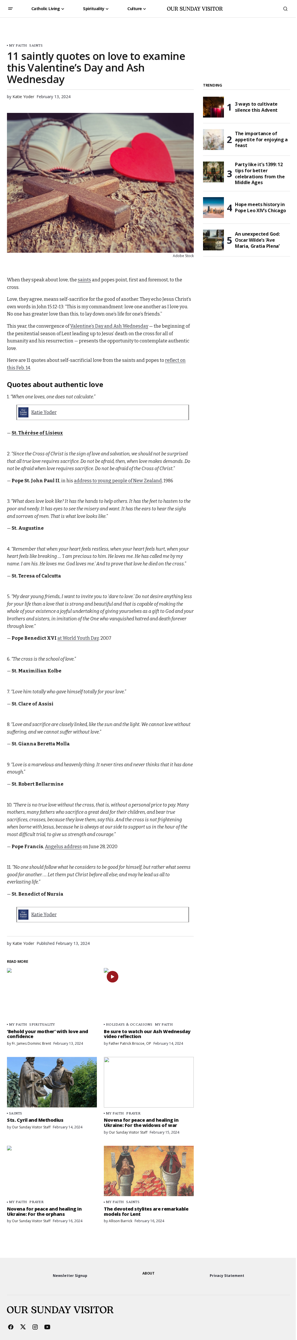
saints (84, 280)
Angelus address (63, 846)
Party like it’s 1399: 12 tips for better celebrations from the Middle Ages (260, 174)
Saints (36, 45)
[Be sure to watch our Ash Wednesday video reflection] (149, 993)
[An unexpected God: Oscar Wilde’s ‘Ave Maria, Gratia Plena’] (213, 240)
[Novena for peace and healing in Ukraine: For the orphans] (52, 1171)
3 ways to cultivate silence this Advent (256, 107)
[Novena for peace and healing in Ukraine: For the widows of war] (149, 1082)
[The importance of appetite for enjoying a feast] (213, 139)
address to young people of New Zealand (118, 480)
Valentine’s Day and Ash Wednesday (109, 326)
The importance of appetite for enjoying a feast (261, 139)
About (148, 1273)
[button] (10, 8)
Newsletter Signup (70, 1275)
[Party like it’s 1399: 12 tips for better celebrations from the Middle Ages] (213, 172)
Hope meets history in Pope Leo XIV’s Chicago (260, 207)
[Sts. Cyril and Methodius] (52, 1082)
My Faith (18, 45)
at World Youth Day (78, 638)
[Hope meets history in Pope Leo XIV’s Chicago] (213, 207)
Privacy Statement (227, 1275)
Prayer (133, 1113)
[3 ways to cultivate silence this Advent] (213, 107)
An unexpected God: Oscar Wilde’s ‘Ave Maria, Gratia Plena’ (257, 240)
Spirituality (42, 1024)
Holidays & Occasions (129, 1024)
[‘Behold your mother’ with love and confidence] (52, 993)
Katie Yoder (44, 412)
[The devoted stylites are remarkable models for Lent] (149, 1171)
